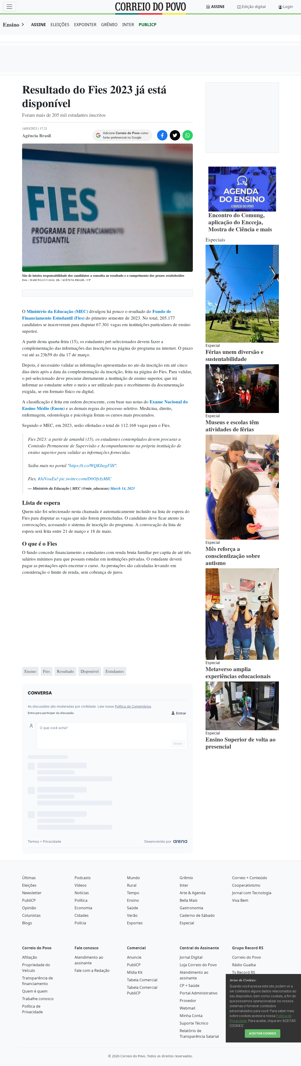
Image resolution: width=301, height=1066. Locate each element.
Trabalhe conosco (38, 998)
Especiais (215, 239)
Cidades (82, 915)
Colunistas (31, 915)
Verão (132, 915)
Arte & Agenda (193, 892)
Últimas (29, 877)
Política (81, 900)
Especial (187, 923)
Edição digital (254, 6)
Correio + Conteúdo (249, 877)
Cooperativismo (246, 885)
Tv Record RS (243, 972)
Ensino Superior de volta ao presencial (241, 743)
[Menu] (9, 6)
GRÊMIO (109, 24)
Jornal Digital (191, 957)
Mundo (133, 877)
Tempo (133, 892)
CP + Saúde (189, 985)
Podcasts (83, 877)
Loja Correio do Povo (198, 964)
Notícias (82, 892)
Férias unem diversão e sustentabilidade (234, 355)
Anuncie (134, 957)
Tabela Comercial (142, 979)
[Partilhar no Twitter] (175, 135)
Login (288, 6)
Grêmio (186, 877)
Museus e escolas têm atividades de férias (232, 425)
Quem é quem (35, 991)
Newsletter (32, 892)
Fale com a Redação (92, 970)
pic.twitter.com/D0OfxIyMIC (85, 478)
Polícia (80, 923)
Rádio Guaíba (244, 964)
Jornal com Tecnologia (251, 892)
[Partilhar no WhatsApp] (187, 135)
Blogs (27, 923)
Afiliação (29, 957)
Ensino (11, 24)
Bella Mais (189, 900)
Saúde (132, 907)
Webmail (187, 1008)
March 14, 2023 (122, 488)
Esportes (135, 923)
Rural (131, 885)
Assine (218, 6)
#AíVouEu (47, 478)
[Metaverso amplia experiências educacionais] (242, 614)
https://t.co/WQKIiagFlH (92, 465)
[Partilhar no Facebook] (162, 135)
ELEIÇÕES (60, 24)
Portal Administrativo (199, 993)
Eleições (29, 885)
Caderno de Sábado (197, 915)
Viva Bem (240, 900)
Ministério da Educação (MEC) (57, 311)
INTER (128, 24)
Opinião (29, 907)
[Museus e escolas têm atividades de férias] (242, 388)
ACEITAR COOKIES (262, 1033)
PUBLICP (147, 24)
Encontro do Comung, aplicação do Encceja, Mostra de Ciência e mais (240, 222)
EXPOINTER (85, 24)
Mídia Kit (135, 972)
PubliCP (29, 900)
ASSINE (38, 24)
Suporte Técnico (194, 1023)
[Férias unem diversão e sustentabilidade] (242, 294)
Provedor (188, 1000)
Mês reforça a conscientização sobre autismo (233, 555)
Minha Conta (191, 1015)
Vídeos (81, 885)
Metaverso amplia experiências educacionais (238, 672)
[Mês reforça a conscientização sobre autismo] (242, 487)
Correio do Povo (246, 957)
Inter (184, 885)
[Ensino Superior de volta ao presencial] (242, 705)
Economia (83, 907)
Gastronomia (191, 907)
